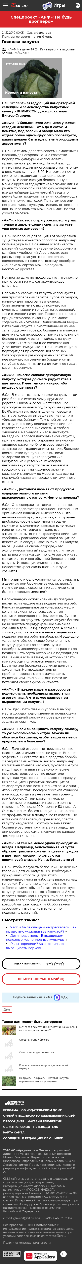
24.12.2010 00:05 (13, 32)
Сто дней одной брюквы (34, 1039)
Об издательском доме (41, 1110)
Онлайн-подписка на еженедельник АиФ (39, 1116)
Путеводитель (45, 1127)
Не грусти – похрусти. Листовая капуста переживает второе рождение (44, 1079)
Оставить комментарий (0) (41, 979)
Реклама (10, 1110)
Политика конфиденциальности (27, 1242)
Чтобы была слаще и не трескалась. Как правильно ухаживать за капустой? (41, 929)
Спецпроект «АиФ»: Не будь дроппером (41, 19)
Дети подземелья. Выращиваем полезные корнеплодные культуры (35, 938)
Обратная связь (16, 1127)
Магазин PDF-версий (44, 1121)
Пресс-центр (13, 1121)
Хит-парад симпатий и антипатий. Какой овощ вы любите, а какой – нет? (48, 1028)
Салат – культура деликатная (37, 1052)
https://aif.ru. (57, 1236)
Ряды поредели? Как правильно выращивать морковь (35, 946)
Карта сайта (13, 1132)
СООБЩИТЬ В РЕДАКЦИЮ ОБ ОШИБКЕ (33, 1138)
